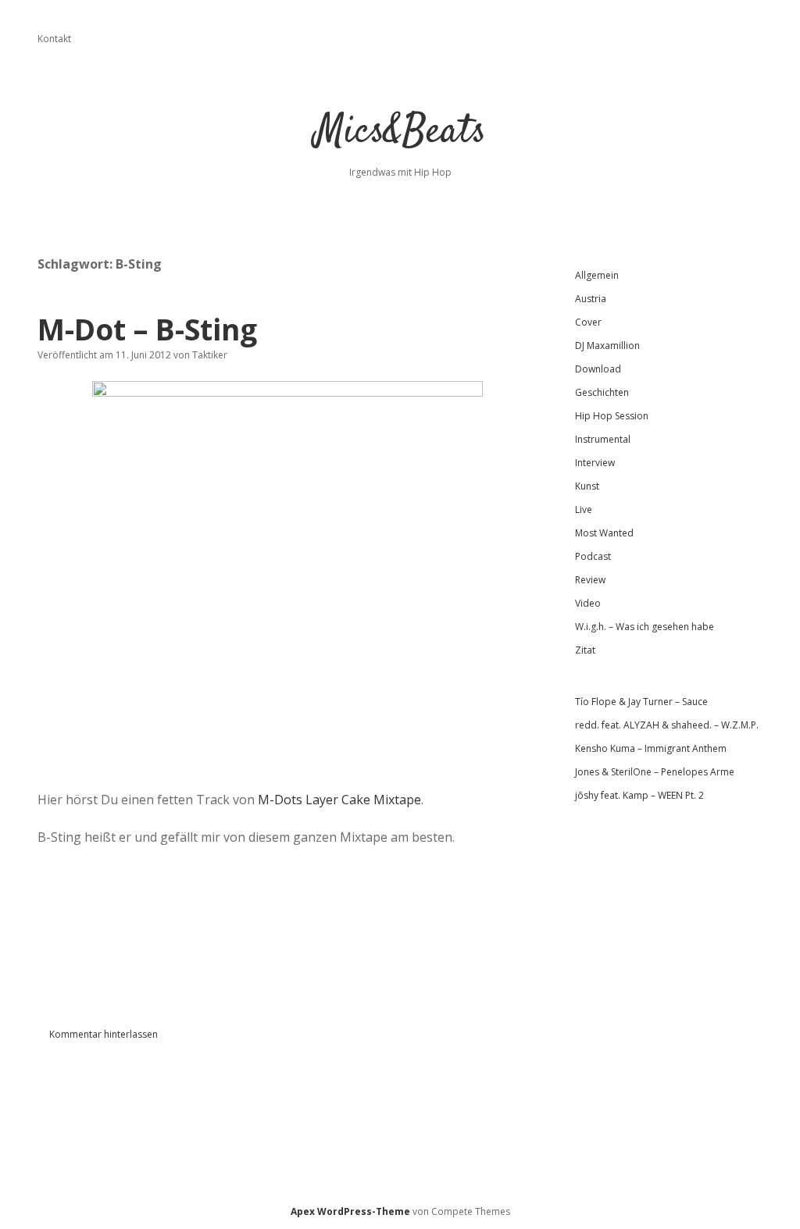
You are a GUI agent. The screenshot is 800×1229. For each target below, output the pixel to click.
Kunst (587, 486)
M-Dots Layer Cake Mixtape (339, 799)
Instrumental (602, 439)
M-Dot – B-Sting (147, 329)
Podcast (593, 556)
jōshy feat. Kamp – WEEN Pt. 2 (639, 795)
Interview (595, 462)
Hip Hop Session (611, 415)
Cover (588, 322)
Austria (590, 298)
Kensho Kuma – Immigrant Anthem (651, 748)
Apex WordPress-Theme (350, 1211)
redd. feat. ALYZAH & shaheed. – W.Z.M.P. (667, 725)
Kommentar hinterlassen (103, 1034)
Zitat (585, 650)
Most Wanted (604, 533)
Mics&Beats (400, 132)
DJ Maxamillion (607, 345)
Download (598, 369)
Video (588, 603)
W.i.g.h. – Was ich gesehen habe (644, 626)
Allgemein (597, 275)
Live (583, 509)
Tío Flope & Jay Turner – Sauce (641, 701)
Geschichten (602, 392)
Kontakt (54, 38)
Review (590, 579)
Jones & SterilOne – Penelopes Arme (654, 771)
